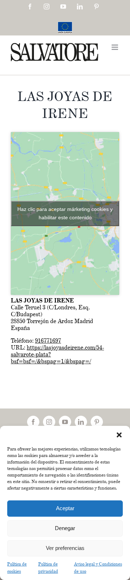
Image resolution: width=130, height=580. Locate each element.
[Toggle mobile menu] (115, 47)
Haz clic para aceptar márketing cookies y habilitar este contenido (65, 213)
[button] (119, 435)
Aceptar (65, 508)
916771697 (48, 340)
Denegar (65, 528)
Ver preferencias (65, 548)
